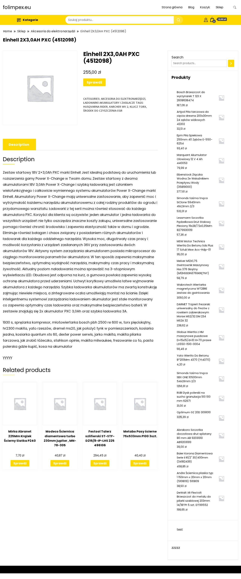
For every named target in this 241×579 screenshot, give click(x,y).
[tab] (19, 144)
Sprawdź (94, 82)
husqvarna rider (95, 106)
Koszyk (205, 7)
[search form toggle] (234, 7)
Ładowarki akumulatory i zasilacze (109, 102)
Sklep (219, 7)
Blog (191, 7)
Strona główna (172, 7)
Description (19, 144)
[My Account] (206, 19)
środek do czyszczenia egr (102, 110)
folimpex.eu (17, 7)
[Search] (231, 63)
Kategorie (30, 20)
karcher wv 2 (118, 106)
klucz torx (138, 106)
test (180, 529)
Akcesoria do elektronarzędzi (123, 98)
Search (177, 57)
